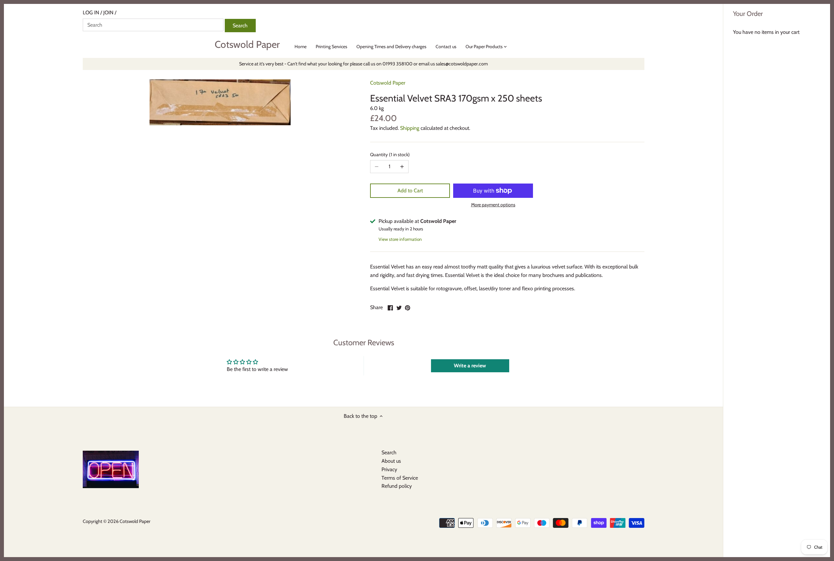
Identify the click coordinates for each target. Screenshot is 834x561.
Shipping (409, 128)
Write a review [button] (470, 366)
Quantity (389, 154)
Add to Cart (410, 190)
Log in (91, 12)
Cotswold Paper (247, 44)
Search (388, 452)
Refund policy (396, 486)
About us (391, 461)
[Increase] (402, 166)
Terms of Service (399, 478)
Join (108, 12)
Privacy (389, 469)
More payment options (493, 204)
